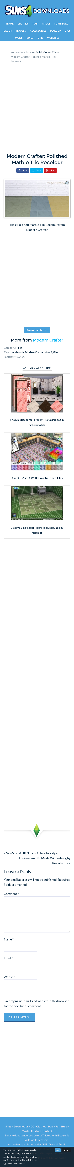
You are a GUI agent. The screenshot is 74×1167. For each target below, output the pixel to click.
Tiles (19, 347)
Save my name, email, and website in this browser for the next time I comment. (36, 1003)
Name (9, 939)
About (66, 1150)
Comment (11, 894)
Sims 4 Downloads (37, 11)
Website (9, 977)
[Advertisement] (37, 109)
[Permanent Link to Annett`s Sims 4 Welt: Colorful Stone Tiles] (37, 469)
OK (57, 1150)
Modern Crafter (48, 340)
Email (8, 958)
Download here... (37, 330)
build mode (17, 352)
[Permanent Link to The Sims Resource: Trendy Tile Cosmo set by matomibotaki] (37, 411)
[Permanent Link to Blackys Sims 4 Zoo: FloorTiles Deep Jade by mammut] (37, 519)
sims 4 (48, 352)
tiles (55, 352)
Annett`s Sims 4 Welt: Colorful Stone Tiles (37, 477)
